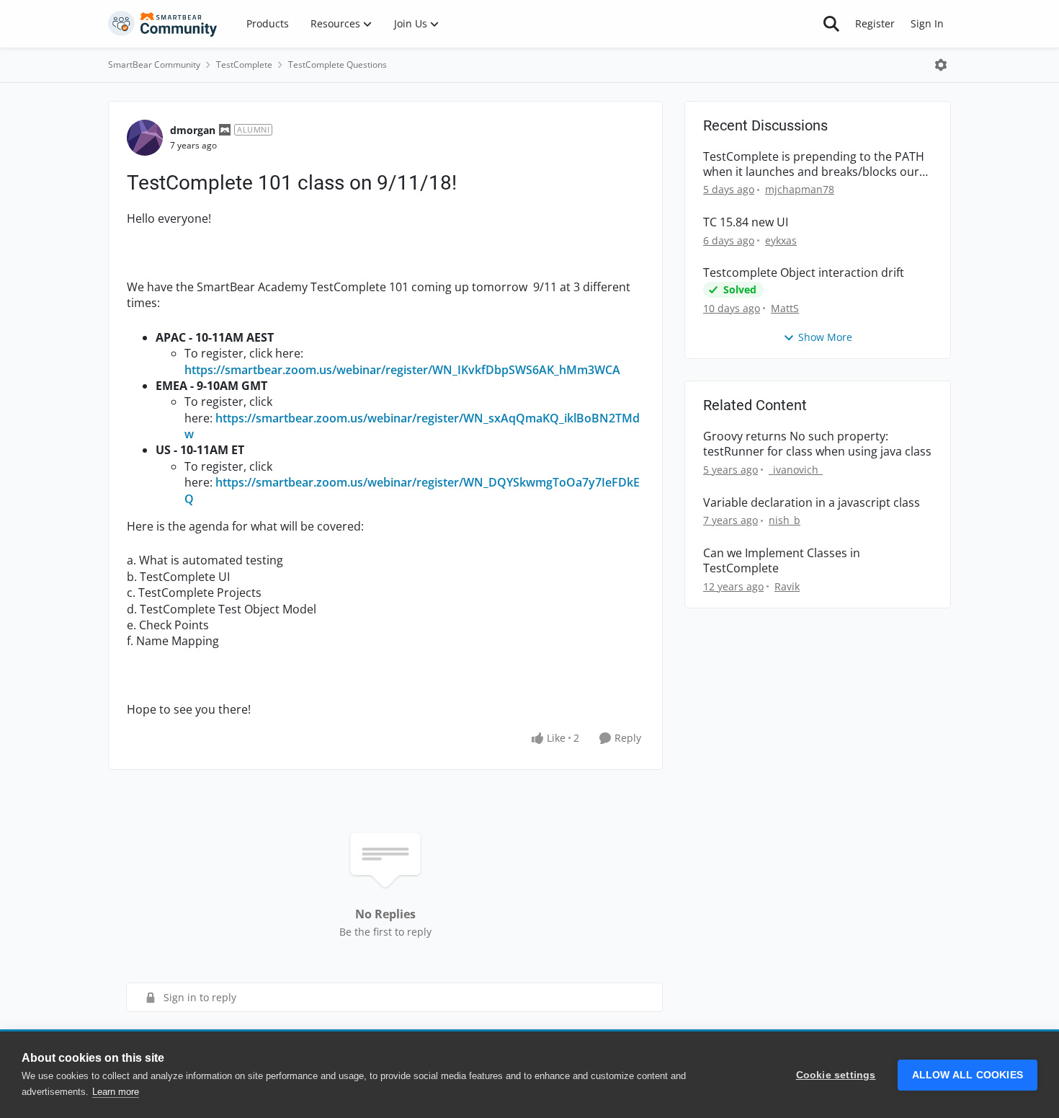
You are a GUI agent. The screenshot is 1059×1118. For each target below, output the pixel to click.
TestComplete (244, 64)
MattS (785, 308)
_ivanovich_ (796, 469)
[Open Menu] (941, 65)
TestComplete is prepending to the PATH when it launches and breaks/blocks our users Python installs (813, 164)
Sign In (927, 23)
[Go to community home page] (163, 24)
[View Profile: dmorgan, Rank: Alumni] (145, 138)
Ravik (787, 586)
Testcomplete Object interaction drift (803, 272)
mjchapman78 (799, 189)
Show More (825, 337)
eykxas (781, 240)
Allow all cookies (967, 1075)
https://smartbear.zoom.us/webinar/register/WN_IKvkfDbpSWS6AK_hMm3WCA (403, 370)
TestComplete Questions (337, 64)
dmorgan (192, 130)
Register (875, 23)
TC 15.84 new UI (745, 222)
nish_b (784, 520)
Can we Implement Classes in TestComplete (781, 561)
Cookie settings (836, 1075)
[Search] (831, 23)
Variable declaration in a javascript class (811, 502)
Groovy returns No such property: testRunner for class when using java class (817, 444)
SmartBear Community (154, 64)
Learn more (115, 1091)
